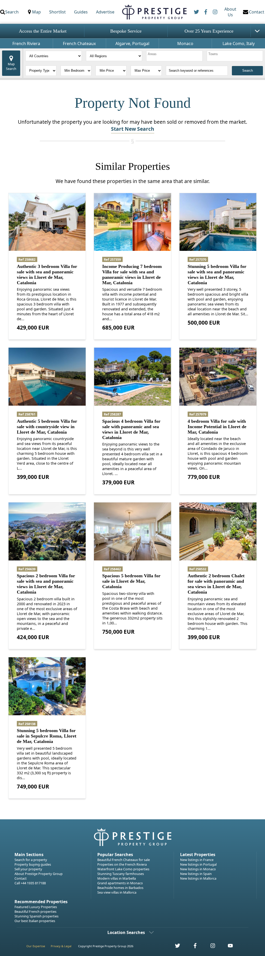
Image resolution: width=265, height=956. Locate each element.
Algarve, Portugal (132, 43)
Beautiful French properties (35, 911)
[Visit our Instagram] (209, 947)
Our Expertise (35, 946)
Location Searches (126, 932)
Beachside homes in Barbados (120, 887)
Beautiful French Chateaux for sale (123, 859)
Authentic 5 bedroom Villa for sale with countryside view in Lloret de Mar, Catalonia (47, 427)
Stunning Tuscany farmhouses (120, 873)
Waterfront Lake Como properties (123, 869)
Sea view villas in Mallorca (116, 892)
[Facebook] (205, 11)
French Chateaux (79, 43)
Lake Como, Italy (239, 43)
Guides (81, 12)
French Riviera (26, 43)
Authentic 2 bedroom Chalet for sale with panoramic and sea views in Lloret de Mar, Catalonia (216, 584)
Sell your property (28, 869)
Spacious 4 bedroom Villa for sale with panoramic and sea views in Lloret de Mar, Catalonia (131, 429)
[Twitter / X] (196, 11)
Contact (20, 878)
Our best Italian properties (34, 920)
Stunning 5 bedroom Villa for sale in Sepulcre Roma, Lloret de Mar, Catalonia (46, 736)
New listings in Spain (196, 873)
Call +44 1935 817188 (30, 883)
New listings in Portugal (198, 864)
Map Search (11, 66)
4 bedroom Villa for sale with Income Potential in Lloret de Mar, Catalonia (217, 427)
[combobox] (174, 55)
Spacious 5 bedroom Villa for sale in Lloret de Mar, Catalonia (131, 581)
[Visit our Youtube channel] (227, 947)
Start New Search (132, 128)
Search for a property (30, 859)
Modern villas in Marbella (116, 878)
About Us (230, 12)
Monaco (185, 43)
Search (12, 12)
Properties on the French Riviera (122, 864)
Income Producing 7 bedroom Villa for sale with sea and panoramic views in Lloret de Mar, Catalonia (132, 274)
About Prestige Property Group (38, 873)
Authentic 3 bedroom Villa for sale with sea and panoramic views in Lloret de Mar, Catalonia (47, 274)
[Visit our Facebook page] (192, 947)
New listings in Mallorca (198, 878)
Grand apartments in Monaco (120, 883)
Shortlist (57, 12)
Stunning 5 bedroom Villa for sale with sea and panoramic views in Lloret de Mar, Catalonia (217, 274)
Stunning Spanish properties (36, 916)
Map (36, 12)
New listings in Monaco (198, 869)
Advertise (105, 12)
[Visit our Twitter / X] (174, 947)
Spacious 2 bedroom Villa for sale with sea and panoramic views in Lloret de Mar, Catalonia (46, 584)
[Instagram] (215, 11)
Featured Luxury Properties (35, 906)
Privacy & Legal (61, 946)
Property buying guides (32, 864)
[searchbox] (175, 56)
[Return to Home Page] (154, 12)
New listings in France (197, 859)
